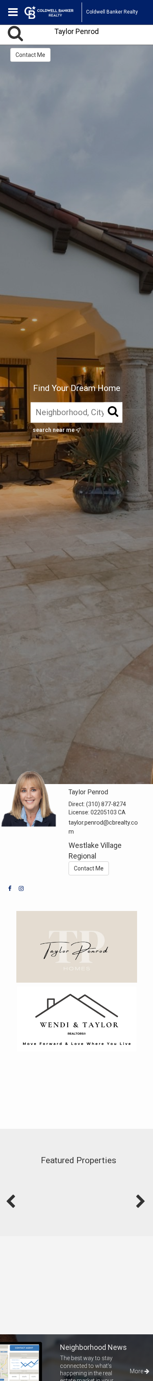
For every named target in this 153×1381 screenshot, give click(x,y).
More (137, 1371)
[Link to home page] (53, 12)
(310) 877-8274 (106, 804)
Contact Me (30, 55)
